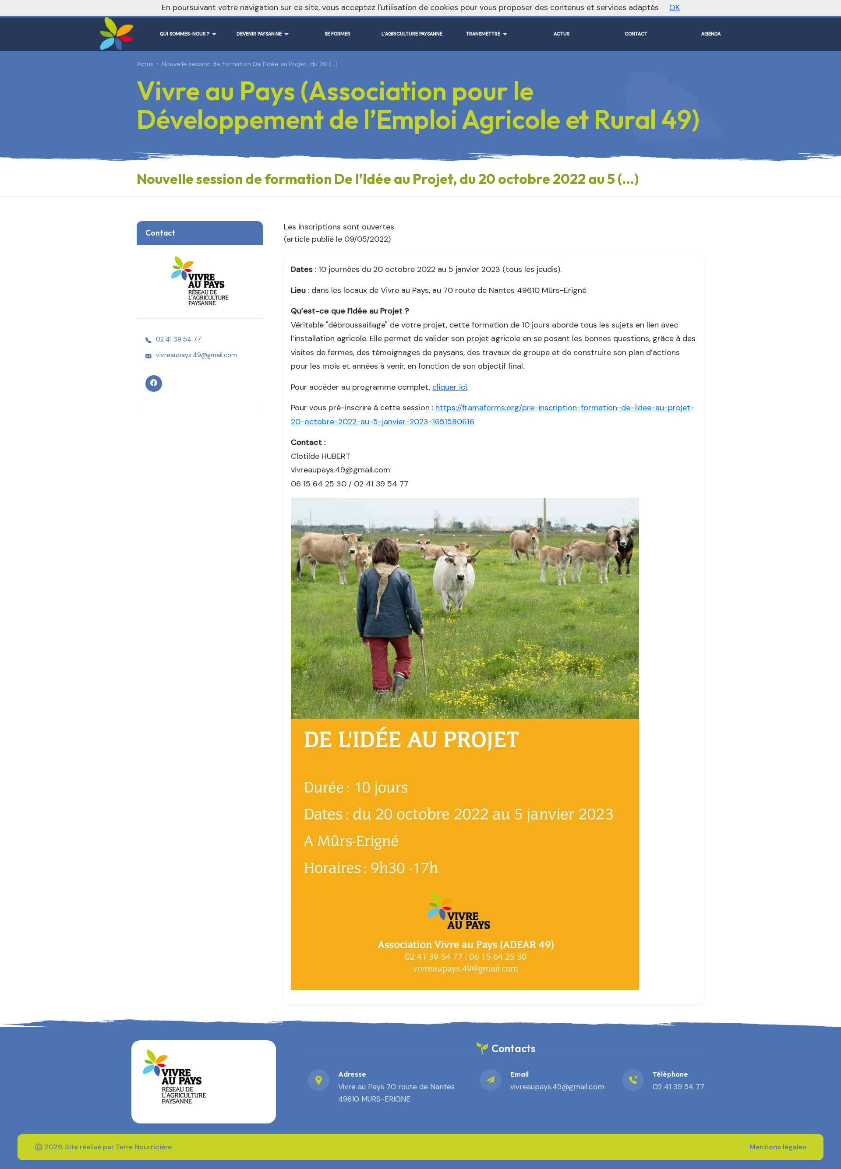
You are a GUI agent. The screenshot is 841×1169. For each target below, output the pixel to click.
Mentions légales (777, 1146)
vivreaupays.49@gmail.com (196, 355)
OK (674, 7)
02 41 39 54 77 (178, 339)
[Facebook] (153, 383)
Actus (145, 64)
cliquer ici (449, 387)
